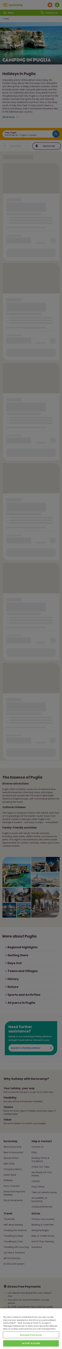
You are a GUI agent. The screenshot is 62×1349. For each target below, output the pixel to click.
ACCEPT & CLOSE (31, 1343)
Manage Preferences (31, 1334)
